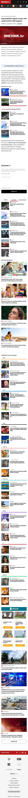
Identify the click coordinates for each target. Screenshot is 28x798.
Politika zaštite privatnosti (14, 785)
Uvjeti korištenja (14, 783)
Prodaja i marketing (14, 780)
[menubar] (23, 2)
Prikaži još (14, 741)
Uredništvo (14, 778)
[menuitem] (23, 2)
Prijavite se (14, 191)
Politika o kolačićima (14, 787)
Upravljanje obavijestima (15, 791)
